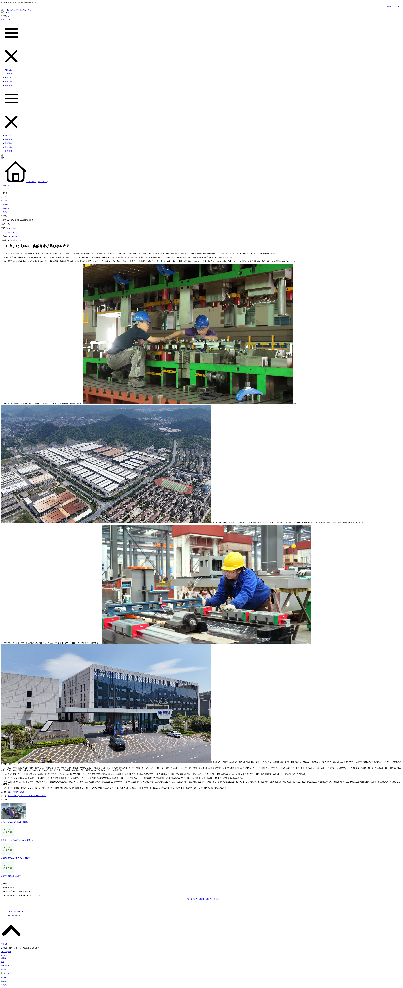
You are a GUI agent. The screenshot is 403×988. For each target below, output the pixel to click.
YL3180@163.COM (14, 916)
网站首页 (390, 6)
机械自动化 (42, 182)
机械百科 (4, 204)
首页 (2, 962)
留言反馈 (4, 985)
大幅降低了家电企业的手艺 (11, 876)
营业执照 (4, 944)
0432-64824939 (6, 20)
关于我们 (4, 200)
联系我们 (4, 212)
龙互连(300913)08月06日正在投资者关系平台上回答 (27, 796)
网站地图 (4, 956)
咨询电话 (4, 977)
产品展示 (4, 969)
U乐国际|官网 (31, 182)
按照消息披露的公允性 (16, 792)
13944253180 (12, 228)
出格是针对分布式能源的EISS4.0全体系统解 (17, 840)
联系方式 (399, 6)
